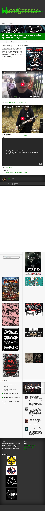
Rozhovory (35, 19)
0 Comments (24, 46)
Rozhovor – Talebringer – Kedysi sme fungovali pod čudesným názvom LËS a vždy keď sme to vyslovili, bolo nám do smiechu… (35, 422)
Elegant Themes (32, 507)
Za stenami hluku (5, 23)
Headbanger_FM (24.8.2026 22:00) (10, 385)
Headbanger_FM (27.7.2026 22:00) (10, 401)
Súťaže (11, 23)
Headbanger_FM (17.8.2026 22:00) (10, 389)
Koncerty (16, 19)
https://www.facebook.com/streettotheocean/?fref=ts (16, 102)
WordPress (43, 507)
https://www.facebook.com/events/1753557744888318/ (16, 172)
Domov (3, 41)
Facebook (15, 184)
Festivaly (21, 19)
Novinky (3, 19)
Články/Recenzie (10, 19)
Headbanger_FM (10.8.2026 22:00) (10, 393)
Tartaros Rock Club (8, 167)
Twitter (17, 184)
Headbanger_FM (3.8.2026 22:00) (10, 397)
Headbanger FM (6, 380)
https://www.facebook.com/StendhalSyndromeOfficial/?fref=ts (18, 135)
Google (12, 184)
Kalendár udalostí (28, 19)
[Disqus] (22, 204)
